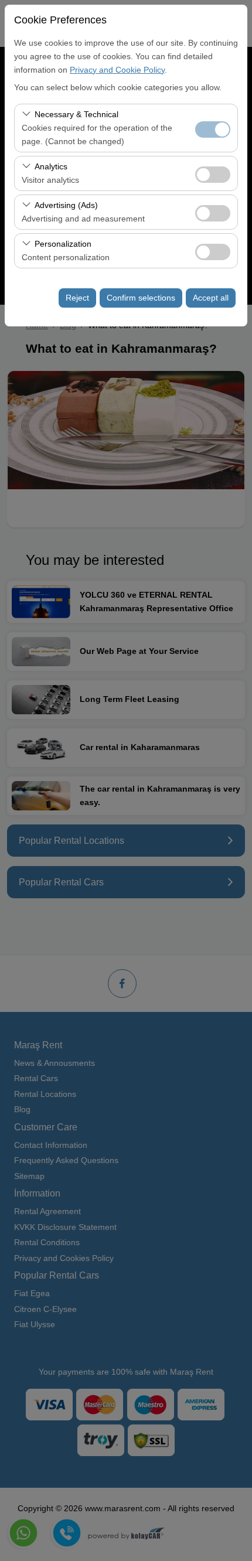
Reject (77, 297)
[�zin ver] (212, 173)
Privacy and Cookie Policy (117, 69)
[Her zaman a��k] (212, 128)
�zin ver (212, 174)
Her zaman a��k (212, 129)
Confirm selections (141, 297)
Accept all (211, 297)
